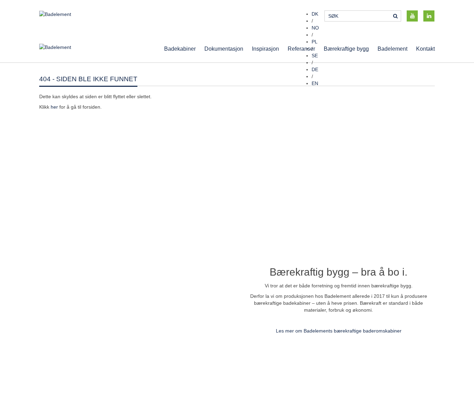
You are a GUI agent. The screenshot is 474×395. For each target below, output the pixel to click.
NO (315, 28)
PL (315, 41)
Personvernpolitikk (364, 357)
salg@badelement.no (164, 364)
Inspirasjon (265, 48)
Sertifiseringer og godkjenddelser (380, 364)
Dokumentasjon (223, 48)
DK (315, 14)
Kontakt (425, 48)
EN (315, 83)
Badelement (392, 48)
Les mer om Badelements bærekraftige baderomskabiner (338, 331)
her (54, 107)
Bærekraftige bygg (346, 48)
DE (315, 69)
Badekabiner (180, 48)
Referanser (301, 48)
